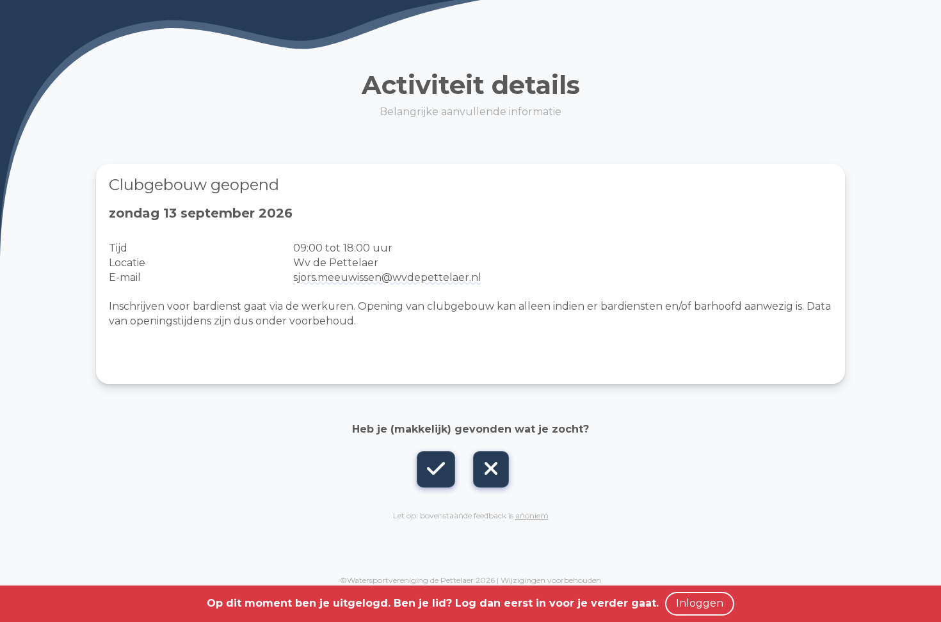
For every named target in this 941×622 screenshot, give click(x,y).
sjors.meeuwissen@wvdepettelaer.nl (387, 277)
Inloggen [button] (699, 603)
